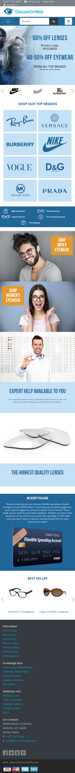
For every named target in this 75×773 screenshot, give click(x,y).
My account (10, 634)
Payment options (13, 704)
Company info (11, 708)
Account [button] (11, 4)
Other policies (11, 656)
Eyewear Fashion (13, 680)
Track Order (10, 630)
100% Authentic (12, 699)
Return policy (11, 643)
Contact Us (9, 639)
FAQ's (6, 712)
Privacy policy (11, 647)
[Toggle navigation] (8, 21)
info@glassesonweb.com (21, 740)
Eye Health (9, 684)
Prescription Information (18, 667)
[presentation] (2, 91)
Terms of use (10, 651)
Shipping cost (11, 695)
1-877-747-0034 (14, 736)
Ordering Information (16, 671)
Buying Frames (12, 675)
